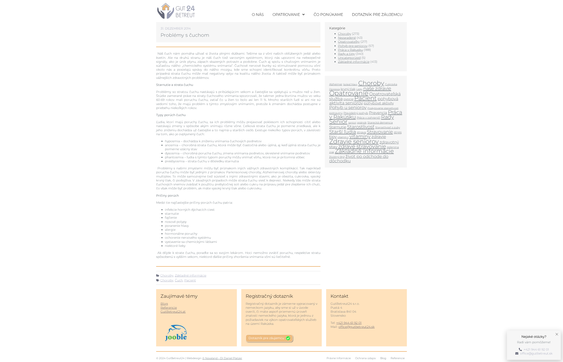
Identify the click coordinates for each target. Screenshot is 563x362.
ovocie (348, 99)
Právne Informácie (339, 358)
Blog (164, 304)
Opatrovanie (286, 14)
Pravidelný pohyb (356, 113)
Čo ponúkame (328, 14)
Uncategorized (349, 58)
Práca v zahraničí (368, 117)
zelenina (393, 147)
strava (361, 132)
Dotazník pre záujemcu (377, 14)
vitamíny (360, 136)
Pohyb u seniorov (348, 107)
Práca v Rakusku (350, 50)
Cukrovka (391, 84)
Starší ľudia (342, 132)
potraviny (336, 113)
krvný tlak (348, 89)
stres (398, 132)
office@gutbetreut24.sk (356, 327)
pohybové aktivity (379, 103)
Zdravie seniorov (354, 141)
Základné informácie (190, 275)
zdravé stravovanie (362, 146)
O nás (258, 14)
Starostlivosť (360, 126)
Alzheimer (335, 84)
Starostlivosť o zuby (387, 127)
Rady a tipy (346, 54)
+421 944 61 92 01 (349, 323)
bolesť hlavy (350, 84)
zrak (331, 152)
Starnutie (337, 127)
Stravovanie (380, 132)
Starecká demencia (380, 122)
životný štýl (337, 157)
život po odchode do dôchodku (358, 158)
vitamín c (343, 137)
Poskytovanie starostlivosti (382, 108)
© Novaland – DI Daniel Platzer (222, 358)
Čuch (179, 280)
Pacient (190, 280)
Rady (387, 117)
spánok (362, 122)
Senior (338, 121)
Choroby (166, 275)
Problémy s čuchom (185, 35)
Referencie (169, 308)
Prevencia (378, 113)
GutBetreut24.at (173, 312)
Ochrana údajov (365, 358)
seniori (352, 122)
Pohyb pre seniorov (352, 46)
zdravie (378, 136)
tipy (333, 136)
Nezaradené (347, 38)
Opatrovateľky (349, 42)
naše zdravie (377, 88)
